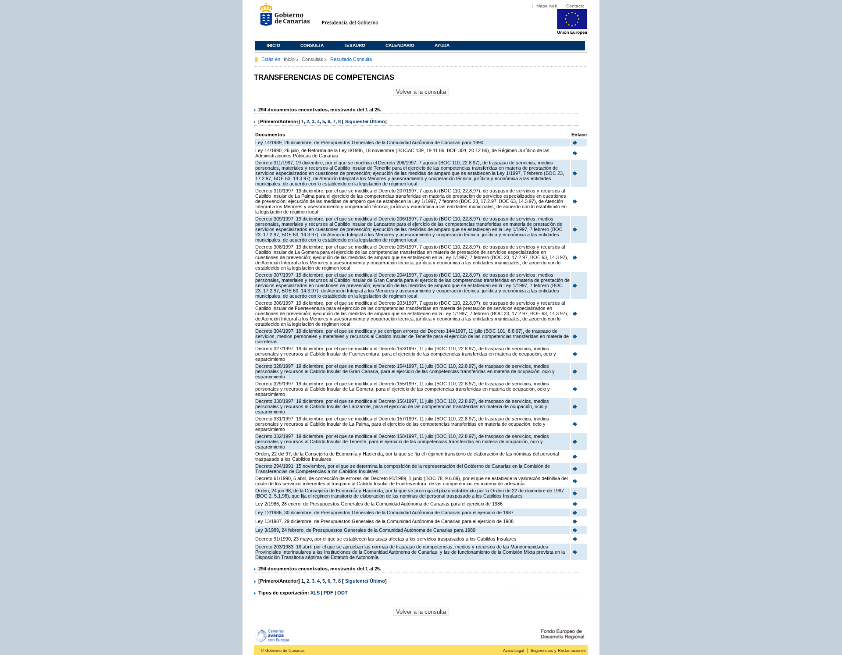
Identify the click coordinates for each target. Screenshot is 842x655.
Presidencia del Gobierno (358, 18)
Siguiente (356, 121)
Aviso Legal (513, 650)
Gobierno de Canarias (282, 18)
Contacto (575, 6)
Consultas (312, 59)
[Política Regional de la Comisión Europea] (572, 33)
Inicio (273, 45)
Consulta (312, 45)
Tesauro (354, 45)
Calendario (399, 45)
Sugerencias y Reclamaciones (558, 650)
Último (377, 121)
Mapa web (546, 6)
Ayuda (442, 45)
